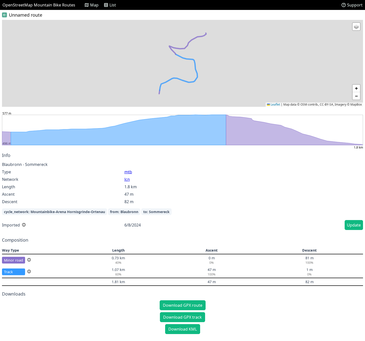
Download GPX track (182, 317)
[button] (356, 26)
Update (354, 225)
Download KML (182, 329)
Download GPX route (182, 305)
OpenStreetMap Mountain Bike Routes (38, 5)
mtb (128, 172)
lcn (127, 179)
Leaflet (275, 104)
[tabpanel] (182, 192)
